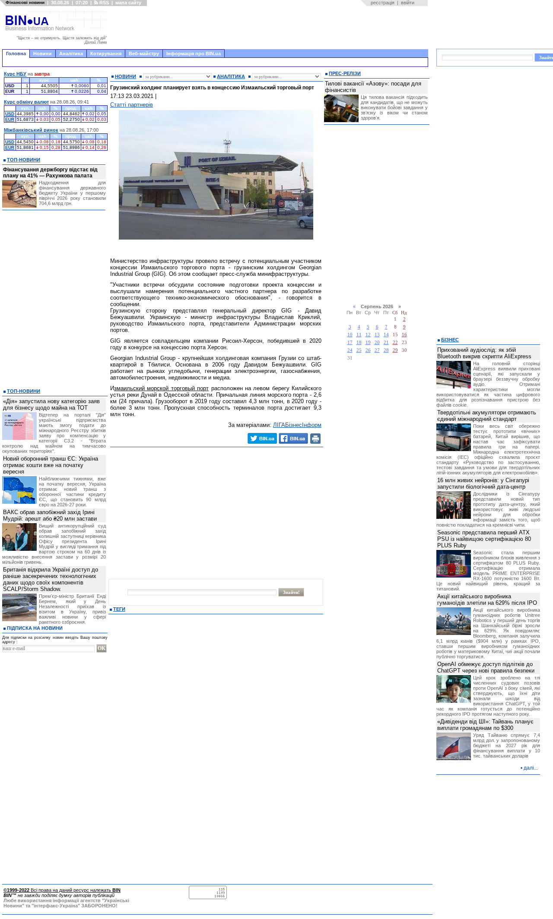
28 (386, 350)
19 (368, 342)
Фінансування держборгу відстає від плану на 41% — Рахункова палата (50, 173)
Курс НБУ (15, 73)
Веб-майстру (144, 53)
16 (404, 334)
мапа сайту (128, 2)
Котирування (105, 53)
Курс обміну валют (26, 101)
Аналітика (71, 53)
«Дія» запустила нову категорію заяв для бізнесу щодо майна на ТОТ (51, 404)
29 (395, 350)
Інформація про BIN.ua (193, 53)
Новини (42, 53)
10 (350, 334)
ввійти (407, 2)
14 (386, 334)
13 (377, 334)
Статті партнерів (131, 104)
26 (368, 350)
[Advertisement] (270, 27)
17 (350, 342)
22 (395, 342)
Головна (16, 53)
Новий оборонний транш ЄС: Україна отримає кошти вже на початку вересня (50, 465)
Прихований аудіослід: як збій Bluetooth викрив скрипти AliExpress (484, 353)
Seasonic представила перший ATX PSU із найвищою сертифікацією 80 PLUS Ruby (484, 539)
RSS (103, 2)
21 (386, 342)
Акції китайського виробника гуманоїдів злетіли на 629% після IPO (487, 599)
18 (359, 342)
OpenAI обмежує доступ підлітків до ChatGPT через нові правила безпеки (485, 667)
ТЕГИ (119, 609)
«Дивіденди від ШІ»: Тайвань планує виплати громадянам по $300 (485, 724)
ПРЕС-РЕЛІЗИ (345, 73)
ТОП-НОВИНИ (23, 159)
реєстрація (382, 2)
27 (377, 350)
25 (359, 350)
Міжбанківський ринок (31, 130)
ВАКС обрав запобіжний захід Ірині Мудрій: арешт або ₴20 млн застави (50, 515)
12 (368, 334)
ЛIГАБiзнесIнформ (297, 425)
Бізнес (450, 339)
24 (350, 350)
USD (9, 113)
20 (377, 342)
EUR (9, 119)
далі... (531, 768)
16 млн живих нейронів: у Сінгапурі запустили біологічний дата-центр (483, 483)
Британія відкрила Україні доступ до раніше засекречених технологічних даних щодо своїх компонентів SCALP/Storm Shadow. (50, 579)
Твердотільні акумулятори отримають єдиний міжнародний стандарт (486, 415)
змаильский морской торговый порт (161, 388)
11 (359, 334)
